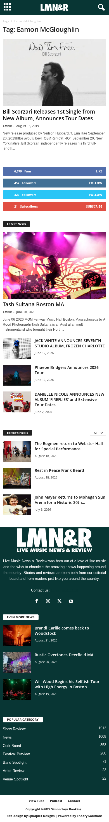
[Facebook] (38, 602)
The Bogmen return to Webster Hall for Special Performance (69, 446)
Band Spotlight (15, 762)
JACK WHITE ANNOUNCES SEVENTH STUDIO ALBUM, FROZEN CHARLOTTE (70, 343)
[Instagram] (49, 602)
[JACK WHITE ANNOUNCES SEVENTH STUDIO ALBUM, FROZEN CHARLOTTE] (17, 348)
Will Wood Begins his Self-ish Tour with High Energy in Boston (67, 684)
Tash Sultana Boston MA (33, 304)
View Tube (36, 801)
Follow (95, 183)
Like (99, 171)
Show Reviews (15, 729)
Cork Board (12, 746)
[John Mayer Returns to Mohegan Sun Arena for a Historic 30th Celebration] (17, 504)
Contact (74, 801)
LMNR (7, 126)
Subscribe (94, 206)
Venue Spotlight (15, 779)
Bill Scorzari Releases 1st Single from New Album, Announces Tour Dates (49, 115)
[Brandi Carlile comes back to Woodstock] (17, 635)
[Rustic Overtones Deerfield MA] (17, 662)
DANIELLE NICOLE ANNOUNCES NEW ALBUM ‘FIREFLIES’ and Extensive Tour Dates (69, 399)
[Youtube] (72, 602)
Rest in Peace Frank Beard (59, 470)
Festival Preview (16, 754)
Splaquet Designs (41, 816)
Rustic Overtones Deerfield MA (64, 654)
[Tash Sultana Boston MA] (54, 265)
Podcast (56, 801)
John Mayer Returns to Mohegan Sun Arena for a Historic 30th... (70, 499)
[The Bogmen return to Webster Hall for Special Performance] (17, 451)
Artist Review (13, 771)
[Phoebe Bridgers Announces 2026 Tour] (17, 375)
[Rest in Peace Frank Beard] (17, 478)
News (7, 737)
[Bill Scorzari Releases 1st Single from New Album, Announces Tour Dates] (54, 72)
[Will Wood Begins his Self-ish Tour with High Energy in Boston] (17, 689)
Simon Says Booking (66, 809)
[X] (61, 602)
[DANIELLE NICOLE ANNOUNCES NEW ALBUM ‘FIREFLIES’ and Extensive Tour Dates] (17, 401)
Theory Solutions (89, 816)
